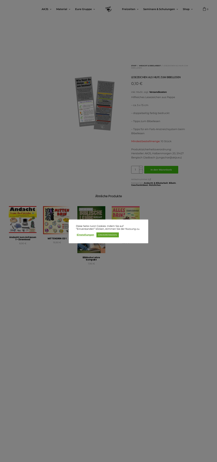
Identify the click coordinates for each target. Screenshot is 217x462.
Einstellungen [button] (85, 234)
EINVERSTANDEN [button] (107, 235)
